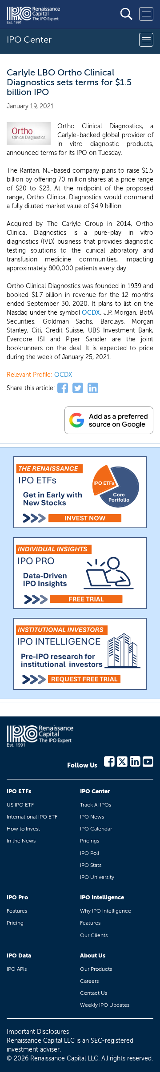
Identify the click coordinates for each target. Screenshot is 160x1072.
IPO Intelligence (102, 897)
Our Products (96, 969)
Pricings (89, 841)
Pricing (15, 923)
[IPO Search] (126, 14)
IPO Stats (90, 865)
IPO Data (19, 955)
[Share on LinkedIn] (93, 388)
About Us (92, 955)
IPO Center (95, 791)
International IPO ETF (32, 817)
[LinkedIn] (135, 761)
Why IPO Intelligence (105, 911)
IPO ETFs (19, 791)
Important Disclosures (38, 1032)
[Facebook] (109, 761)
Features (17, 911)
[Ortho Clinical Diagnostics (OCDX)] (29, 133)
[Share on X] (77, 388)
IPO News (92, 817)
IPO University (97, 877)
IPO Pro (17, 897)
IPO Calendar (96, 829)
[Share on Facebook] (62, 388)
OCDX (91, 312)
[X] (122, 761)
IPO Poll (89, 853)
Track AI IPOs (95, 805)
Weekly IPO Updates (104, 1005)
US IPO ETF (20, 805)
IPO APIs (17, 969)
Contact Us (93, 993)
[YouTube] (148, 761)
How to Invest (23, 829)
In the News (21, 841)
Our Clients (94, 935)
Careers (89, 981)
